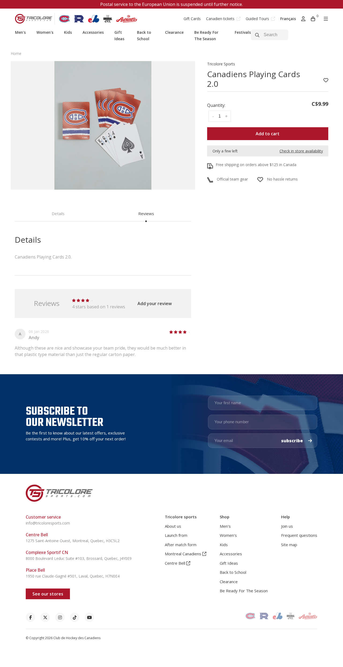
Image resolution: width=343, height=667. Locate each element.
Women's (44, 32)
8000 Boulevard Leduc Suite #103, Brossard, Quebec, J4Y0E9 (79, 558)
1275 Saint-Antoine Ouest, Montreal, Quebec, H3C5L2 (73, 540)
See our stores (47, 594)
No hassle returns (282, 179)
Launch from (176, 535)
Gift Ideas (229, 563)
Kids (68, 32)
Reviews (146, 213)
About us (173, 526)
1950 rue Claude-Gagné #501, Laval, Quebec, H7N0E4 (73, 576)
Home (16, 53)
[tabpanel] (103, 125)
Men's (20, 32)
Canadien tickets (221, 18)
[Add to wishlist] (325, 80)
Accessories (93, 32)
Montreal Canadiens (183, 553)
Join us (287, 526)
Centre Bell (175, 563)
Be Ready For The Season (244, 590)
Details (58, 213)
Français (288, 18)
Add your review (154, 303)
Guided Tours (258, 18)
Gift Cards (192, 18)
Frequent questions (299, 535)
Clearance (174, 32)
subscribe (292, 441)
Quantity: (216, 105)
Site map (289, 544)
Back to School (233, 572)
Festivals (243, 32)
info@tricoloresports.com (48, 523)
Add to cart (267, 134)
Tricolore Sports (221, 63)
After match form (180, 544)
